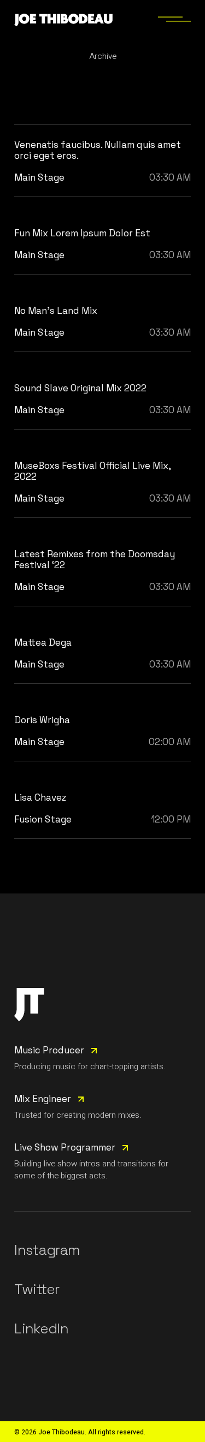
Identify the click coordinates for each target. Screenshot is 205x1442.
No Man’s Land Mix (55, 311)
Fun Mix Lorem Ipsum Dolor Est (82, 233)
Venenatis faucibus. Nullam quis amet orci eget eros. (97, 150)
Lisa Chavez (40, 797)
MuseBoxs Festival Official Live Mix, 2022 (92, 471)
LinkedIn (41, 1328)
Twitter (36, 1289)
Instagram (47, 1250)
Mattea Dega (43, 642)
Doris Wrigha (42, 720)
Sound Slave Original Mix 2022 (80, 388)
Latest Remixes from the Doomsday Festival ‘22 (94, 559)
